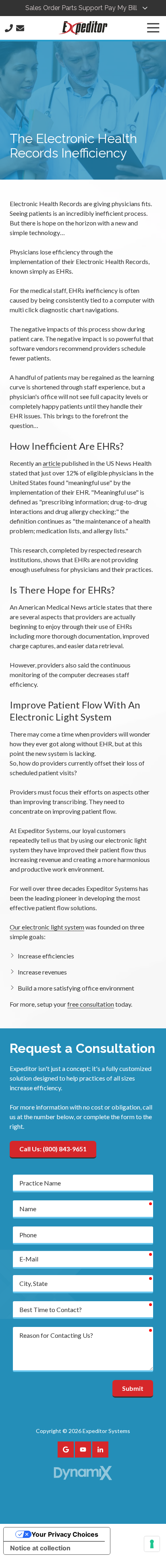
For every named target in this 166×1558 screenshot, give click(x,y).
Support (91, 8)
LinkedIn (100, 1449)
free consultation (90, 1004)
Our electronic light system (47, 927)
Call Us (9, 28)
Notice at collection (40, 1548)
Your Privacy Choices (64, 1534)
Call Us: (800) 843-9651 (53, 1149)
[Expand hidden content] (145, 8)
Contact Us (20, 28)
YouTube (83, 1449)
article (51, 463)
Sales (33, 8)
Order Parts (60, 8)
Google (66, 1449)
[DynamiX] (83, 1473)
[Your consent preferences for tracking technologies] (152, 1544)
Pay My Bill (120, 8)
